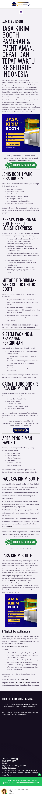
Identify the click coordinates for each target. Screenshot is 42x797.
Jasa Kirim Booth (15, 31)
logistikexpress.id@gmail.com (17, 646)
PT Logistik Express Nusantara (16, 631)
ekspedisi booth (13, 580)
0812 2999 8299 (22, 679)
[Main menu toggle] (21, 12)
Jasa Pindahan (19, 641)
